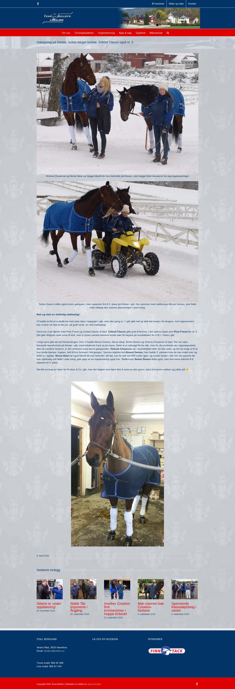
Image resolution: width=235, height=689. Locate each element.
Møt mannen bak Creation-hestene (151, 607)
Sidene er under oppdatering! (49, 605)
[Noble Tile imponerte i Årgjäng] (83, 589)
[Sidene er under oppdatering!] (50, 589)
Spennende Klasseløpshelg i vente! (184, 607)
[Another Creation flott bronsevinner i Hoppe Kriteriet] (117, 589)
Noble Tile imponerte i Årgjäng (78, 607)
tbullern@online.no (54, 650)
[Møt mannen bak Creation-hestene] (151, 589)
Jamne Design (94, 684)
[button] (168, 32)
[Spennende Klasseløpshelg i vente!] (185, 589)
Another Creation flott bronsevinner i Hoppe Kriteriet (117, 609)
